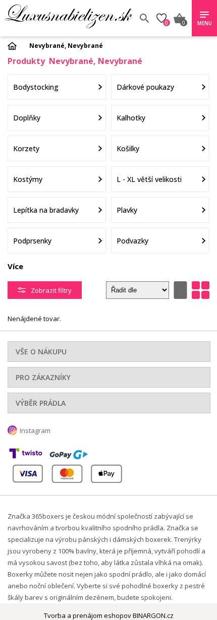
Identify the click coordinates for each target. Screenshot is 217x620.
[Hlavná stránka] (16, 45)
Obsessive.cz (68, 16)
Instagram (35, 430)
